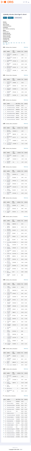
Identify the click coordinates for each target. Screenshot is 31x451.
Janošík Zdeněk (10, 425)
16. (5, 268)
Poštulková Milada (10, 432)
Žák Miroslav (9, 272)
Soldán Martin (10, 427)
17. (5, 271)
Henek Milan (8, 362)
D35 (11, 42)
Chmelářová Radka (11, 107)
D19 (9, 42)
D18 (6, 42)
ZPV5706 (14, 334)
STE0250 (14, 92)
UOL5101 (14, 359)
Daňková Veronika (10, 117)
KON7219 (17, 409)
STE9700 (14, 259)
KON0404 (14, 174)
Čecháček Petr (10, 421)
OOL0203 (14, 187)
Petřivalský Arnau (9, 156)
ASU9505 (14, 265)
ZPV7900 (14, 268)
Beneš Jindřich (8, 174)
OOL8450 (18, 105)
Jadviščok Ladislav (9, 337)
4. (5, 64)
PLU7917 (13, 275)
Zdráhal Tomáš (9, 344)
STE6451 (17, 429)
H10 (14, 42)
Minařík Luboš (8, 312)
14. (5, 262)
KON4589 (18, 434)
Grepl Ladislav (9, 287)
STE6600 (14, 325)
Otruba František (9, 190)
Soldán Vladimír (9, 248)
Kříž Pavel (9, 401)
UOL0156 (14, 95)
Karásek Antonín (8, 162)
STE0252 (14, 85)
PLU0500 (14, 177)
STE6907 (14, 293)
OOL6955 (18, 419)
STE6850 (18, 432)
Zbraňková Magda (11, 115)
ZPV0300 (14, 183)
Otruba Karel (8, 275)
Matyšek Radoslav (9, 230)
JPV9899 (14, 82)
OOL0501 (14, 155)
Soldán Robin (8, 159)
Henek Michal (8, 227)
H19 (21, 42)
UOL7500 (14, 244)
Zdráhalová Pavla (10, 105)
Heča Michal (8, 386)
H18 (19, 42)
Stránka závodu (18, 17)
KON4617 (14, 340)
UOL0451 (14, 70)
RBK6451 (14, 134)
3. (5, 61)
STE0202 (14, 208)
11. (5, 253)
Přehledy (10, 17)
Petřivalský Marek (9, 293)
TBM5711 (14, 312)
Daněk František (9, 383)
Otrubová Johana (10, 111)
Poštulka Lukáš (8, 212)
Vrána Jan (9, 411)
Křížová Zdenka (10, 403)
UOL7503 (14, 296)
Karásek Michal (8, 269)
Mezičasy (26, 47)
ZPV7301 (14, 299)
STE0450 (14, 61)
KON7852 (18, 111)
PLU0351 (14, 67)
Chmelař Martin (9, 265)
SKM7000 (14, 290)
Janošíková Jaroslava (9, 143)
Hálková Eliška (8, 95)
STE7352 (17, 115)
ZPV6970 (17, 119)
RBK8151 (17, 113)
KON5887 (14, 140)
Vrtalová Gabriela (10, 436)
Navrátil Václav (8, 303)
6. (5, 70)
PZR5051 (17, 403)
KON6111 (14, 287)
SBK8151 (17, 117)
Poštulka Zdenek (9, 325)
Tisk (4, 17)
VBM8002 (14, 223)
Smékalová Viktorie (9, 55)
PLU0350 (14, 57)
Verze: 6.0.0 (15, 447)
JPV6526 (14, 247)
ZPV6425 (14, 306)
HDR (7, 44)
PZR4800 (18, 401)
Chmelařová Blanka (11, 415)
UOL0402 (14, 193)
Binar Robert (8, 245)
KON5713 (14, 318)
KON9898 (14, 89)
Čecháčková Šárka (11, 405)
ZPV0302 (14, 180)
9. (5, 247)
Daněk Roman (8, 256)
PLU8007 (14, 230)
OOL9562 (18, 407)
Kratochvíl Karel (9, 251)
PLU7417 (13, 239)
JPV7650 (17, 107)
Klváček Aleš (8, 236)
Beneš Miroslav (8, 205)
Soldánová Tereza (9, 83)
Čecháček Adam (9, 193)
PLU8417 (14, 233)
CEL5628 (14, 262)
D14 (3, 42)
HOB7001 (14, 251)
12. (5, 256)
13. (5, 259)
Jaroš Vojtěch (8, 334)
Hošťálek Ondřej (8, 184)
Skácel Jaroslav (9, 341)
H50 (4, 44)
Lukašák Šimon (8, 208)
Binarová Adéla (8, 64)
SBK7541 (14, 256)
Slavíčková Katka (10, 419)
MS (5, 343)
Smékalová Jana (10, 423)
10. (5, 251)
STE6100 (14, 356)
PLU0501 (14, 190)
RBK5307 (14, 362)
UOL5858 (14, 143)
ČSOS (21, 449)
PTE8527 (14, 236)
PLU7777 (14, 137)
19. (5, 436)
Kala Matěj (9, 242)
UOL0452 (14, 64)
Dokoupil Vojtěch (9, 306)
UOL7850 (18, 423)
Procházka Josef (10, 409)
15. (5, 265)
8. (5, 119)
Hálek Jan (9, 253)
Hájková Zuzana (10, 413)
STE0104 (14, 211)
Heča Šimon (9, 388)
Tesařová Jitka (9, 134)
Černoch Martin (8, 177)
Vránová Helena (10, 417)
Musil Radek (8, 331)
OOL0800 (14, 376)
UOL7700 (14, 337)
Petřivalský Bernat (9, 187)
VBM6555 (18, 109)
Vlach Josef (9, 364)
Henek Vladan (8, 224)
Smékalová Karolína (9, 70)
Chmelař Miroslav (9, 309)
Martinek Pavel (9, 315)
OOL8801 (14, 343)
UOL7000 (14, 253)
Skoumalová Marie (11, 434)
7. (5, 117)
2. (5, 57)
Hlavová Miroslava (9, 131)
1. (5, 54)
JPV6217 (14, 309)
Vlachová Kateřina (9, 89)
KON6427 (14, 303)
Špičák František (9, 262)
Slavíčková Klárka (10, 407)
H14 (16, 42)
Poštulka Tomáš (8, 259)
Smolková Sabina (9, 92)
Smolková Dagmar (11, 429)
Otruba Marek (8, 239)
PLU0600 (14, 159)
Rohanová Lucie (10, 431)
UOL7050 (18, 436)
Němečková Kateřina (9, 58)
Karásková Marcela (11, 119)
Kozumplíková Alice (11, 113)
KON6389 (15, 131)
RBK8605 (14, 227)
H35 (24, 42)
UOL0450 (14, 54)
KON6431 (14, 364)
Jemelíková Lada (10, 109)
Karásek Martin (9, 300)
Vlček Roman (8, 290)
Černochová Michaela (9, 67)
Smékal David (8, 297)
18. (5, 434)
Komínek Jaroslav (9, 319)
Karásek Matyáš (8, 180)
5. (5, 67)
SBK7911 (13, 321)
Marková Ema (8, 86)
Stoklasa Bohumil (9, 233)
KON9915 (14, 205)
